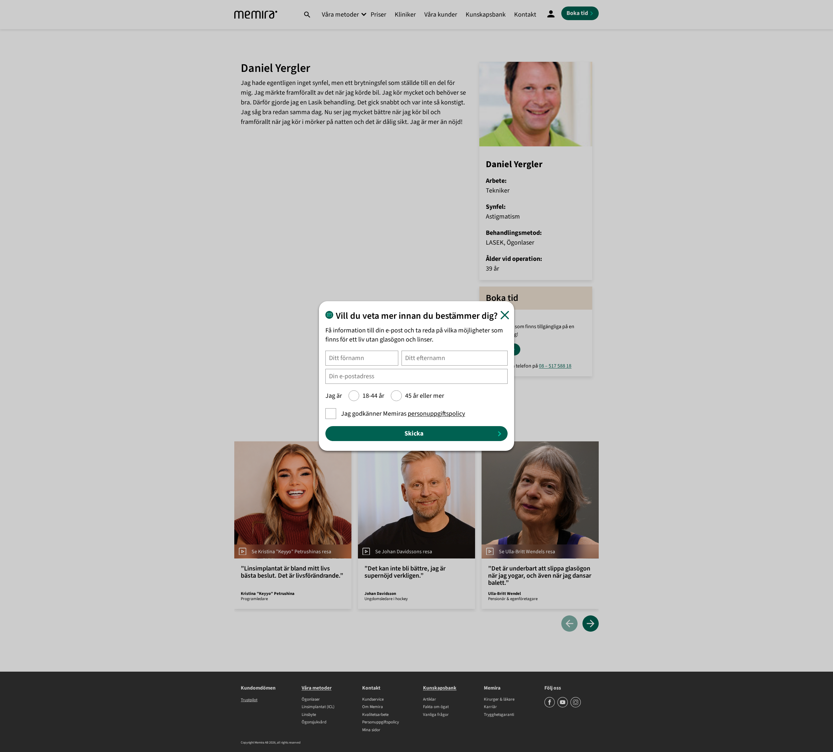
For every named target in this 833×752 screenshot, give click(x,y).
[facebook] (550, 706)
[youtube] (563, 706)
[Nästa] (590, 624)
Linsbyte (309, 715)
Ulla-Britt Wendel (504, 593)
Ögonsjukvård (314, 722)
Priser (378, 14)
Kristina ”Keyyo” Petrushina (267, 593)
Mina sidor (371, 730)
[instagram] (575, 706)
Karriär (490, 707)
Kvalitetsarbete (375, 715)
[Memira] (255, 15)
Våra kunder (440, 14)
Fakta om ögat (436, 707)
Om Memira (372, 707)
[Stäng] (504, 315)
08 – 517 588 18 (555, 365)
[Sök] (307, 14)
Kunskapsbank (486, 14)
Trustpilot (249, 700)
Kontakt (525, 14)
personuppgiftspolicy (436, 413)
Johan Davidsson (380, 593)
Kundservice (373, 699)
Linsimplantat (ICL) (318, 707)
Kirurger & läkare (499, 699)
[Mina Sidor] (551, 14)
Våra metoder (340, 14)
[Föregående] (569, 624)
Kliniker (405, 14)
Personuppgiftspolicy (380, 722)
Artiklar (429, 699)
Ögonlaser (311, 699)
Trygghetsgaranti (499, 715)
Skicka (414, 433)
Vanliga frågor (436, 715)
